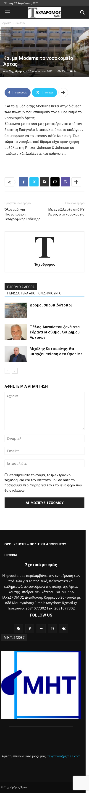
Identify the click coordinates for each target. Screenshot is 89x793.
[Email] (55, 181)
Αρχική (6, 23)
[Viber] (65, 181)
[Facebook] (23, 181)
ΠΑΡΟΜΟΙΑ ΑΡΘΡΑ (20, 287)
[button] (7, 12)
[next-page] (15, 371)
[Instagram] (52, 628)
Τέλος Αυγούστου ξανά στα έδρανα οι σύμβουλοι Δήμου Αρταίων (55, 332)
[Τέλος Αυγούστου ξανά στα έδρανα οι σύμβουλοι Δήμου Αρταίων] (16, 332)
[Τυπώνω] (44, 181)
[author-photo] (44, 258)
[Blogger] (18, 628)
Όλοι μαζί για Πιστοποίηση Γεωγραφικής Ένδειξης (22, 214)
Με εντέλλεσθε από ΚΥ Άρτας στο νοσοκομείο (66, 212)
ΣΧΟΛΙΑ (20, 23)
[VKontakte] (63, 628)
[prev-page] (7, 371)
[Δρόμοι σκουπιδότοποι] (16, 310)
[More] (63, 92)
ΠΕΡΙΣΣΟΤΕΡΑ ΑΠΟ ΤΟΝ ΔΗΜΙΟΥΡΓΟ (34, 293)
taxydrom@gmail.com (64, 756)
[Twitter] (34, 181)
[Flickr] (41, 628)
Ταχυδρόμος (16, 71)
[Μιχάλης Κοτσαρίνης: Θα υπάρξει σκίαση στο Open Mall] (16, 354)
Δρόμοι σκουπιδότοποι (51, 305)
